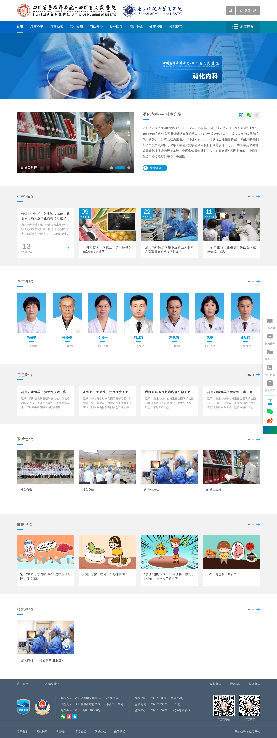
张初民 (245, 337)
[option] (83, 142)
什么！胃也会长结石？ (221, 574)
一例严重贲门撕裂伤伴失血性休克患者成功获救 (231, 249)
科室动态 (56, 26)
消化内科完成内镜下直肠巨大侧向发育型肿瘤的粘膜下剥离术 (169, 249)
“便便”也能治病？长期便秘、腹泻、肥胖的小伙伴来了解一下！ (169, 576)
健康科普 (155, 26)
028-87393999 (158, 698)
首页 (20, 26)
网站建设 (240, 731)
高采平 (31, 337)
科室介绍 (36, 26)
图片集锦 (136, 26)
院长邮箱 (215, 683)
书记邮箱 (235, 683)
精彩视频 (175, 26)
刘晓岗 (174, 337)
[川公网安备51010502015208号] (42, 704)
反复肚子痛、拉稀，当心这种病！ (105, 574)
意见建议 (81, 731)
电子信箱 (120, 731)
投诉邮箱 (254, 683)
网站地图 (42, 731)
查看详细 (157, 167)
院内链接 (22, 683)
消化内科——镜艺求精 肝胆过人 (42, 660)
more (250, 196)
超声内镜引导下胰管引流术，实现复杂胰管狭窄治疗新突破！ (45, 392)
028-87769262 (158, 710)
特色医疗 (116, 26)
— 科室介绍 (162, 114)
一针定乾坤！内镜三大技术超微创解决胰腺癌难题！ (107, 249)
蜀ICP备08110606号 (88, 710)
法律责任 (61, 731)
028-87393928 (158, 704)
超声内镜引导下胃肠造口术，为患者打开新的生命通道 (231, 392)
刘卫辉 (138, 337)
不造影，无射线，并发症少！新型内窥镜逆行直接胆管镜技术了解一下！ (107, 392)
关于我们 (22, 731)
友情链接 (51, 683)
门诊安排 (96, 26)
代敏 (210, 337)
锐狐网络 (254, 731)
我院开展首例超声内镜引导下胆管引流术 (169, 392)
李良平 (103, 337)
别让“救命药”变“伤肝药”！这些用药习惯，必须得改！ (45, 576)
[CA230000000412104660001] (24, 704)
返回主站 (248, 10)
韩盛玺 (67, 337)
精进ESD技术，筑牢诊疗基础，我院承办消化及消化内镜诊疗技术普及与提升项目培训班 (45, 216)
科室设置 (242, 27)
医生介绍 (76, 26)
